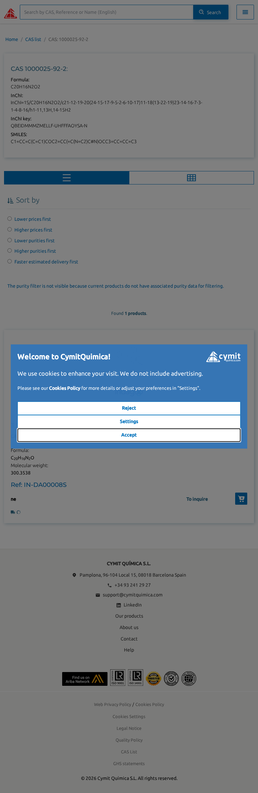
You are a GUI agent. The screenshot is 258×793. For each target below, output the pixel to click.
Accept (129, 434)
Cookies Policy (64, 388)
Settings (129, 421)
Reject (129, 408)
